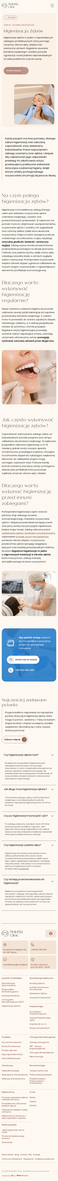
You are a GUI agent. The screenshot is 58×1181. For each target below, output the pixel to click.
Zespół (33, 1101)
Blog (17, 1154)
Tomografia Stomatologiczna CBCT (13, 1000)
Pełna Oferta (8, 1154)
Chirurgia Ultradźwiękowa (42, 1052)
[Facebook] (51, 933)
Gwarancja (7, 1142)
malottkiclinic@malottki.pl (15, 964)
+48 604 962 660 (39, 949)
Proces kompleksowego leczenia (13, 1137)
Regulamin (28, 1159)
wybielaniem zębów (12, 533)
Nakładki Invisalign (10, 1070)
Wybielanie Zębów (38, 993)
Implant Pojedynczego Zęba (40, 1019)
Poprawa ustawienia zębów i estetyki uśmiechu (15, 1098)
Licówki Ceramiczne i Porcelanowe (39, 988)
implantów (42, 536)
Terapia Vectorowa (39, 1070)
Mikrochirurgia (36, 1056)
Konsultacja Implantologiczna (38, 1012)
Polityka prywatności (44, 1159)
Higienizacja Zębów (11, 1006)
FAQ (30, 1154)
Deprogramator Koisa (12, 1054)
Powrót (12, 17)
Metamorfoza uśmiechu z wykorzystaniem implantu (14, 1117)
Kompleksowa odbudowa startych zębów (14, 1104)
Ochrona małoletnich (12, 1159)
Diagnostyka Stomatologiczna (10, 990)
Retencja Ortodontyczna (13, 1078)
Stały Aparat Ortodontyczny (15, 1074)
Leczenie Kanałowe (11, 995)
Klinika (32, 1097)
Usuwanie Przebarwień (40, 997)
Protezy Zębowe (9, 1050)
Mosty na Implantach (40, 1028)
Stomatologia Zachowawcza (9, 984)
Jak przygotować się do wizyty (13, 1131)
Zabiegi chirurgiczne (39, 1042)
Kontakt (36, 1154)
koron (28, 536)
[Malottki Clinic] (11, 5)
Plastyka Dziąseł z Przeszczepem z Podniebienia (38, 1080)
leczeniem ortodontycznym (39, 533)
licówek (20, 536)
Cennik (23, 1154)
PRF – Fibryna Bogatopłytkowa (37, 1047)
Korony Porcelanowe (11, 1042)
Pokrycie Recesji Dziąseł (41, 1074)
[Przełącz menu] (52, 5)
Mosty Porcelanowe (11, 1046)
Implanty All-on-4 (38, 1024)
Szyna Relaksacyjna (11, 1058)
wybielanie (24, 869)
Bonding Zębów (37, 983)
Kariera (33, 1105)
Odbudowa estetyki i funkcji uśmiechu (15, 1111)
